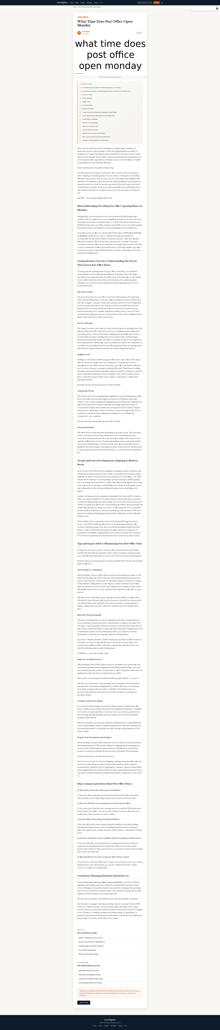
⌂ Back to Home (83, 1002)
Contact (83, 2)
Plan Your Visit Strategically (90, 123)
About (76, 2)
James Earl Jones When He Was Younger (91, 979)
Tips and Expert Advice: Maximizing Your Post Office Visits (98, 115)
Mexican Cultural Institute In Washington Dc (92, 942)
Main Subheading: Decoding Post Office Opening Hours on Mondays (101, 87)
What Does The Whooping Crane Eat (90, 975)
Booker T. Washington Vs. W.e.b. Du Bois (91, 938)
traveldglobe (62, 3)
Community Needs (87, 105)
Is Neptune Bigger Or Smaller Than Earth (91, 946)
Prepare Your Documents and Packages (93, 133)
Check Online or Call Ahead (90, 119)
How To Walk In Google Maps (87, 950)
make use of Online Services (90, 126)
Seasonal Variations (88, 108)
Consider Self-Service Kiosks (90, 130)
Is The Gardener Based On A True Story (90, 983)
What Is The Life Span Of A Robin (88, 954)
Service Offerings (87, 98)
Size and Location (87, 94)
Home (71, 2)
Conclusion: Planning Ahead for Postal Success (95, 140)
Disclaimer (89, 2)
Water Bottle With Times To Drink (89, 970)
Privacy (96, 2)
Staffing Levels (86, 101)
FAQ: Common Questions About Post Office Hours (96, 137)
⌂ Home (156, 2)
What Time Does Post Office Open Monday (109, 991)
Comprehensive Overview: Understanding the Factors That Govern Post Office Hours (106, 91)
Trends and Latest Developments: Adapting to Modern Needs (99, 112)
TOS (101, 2)
